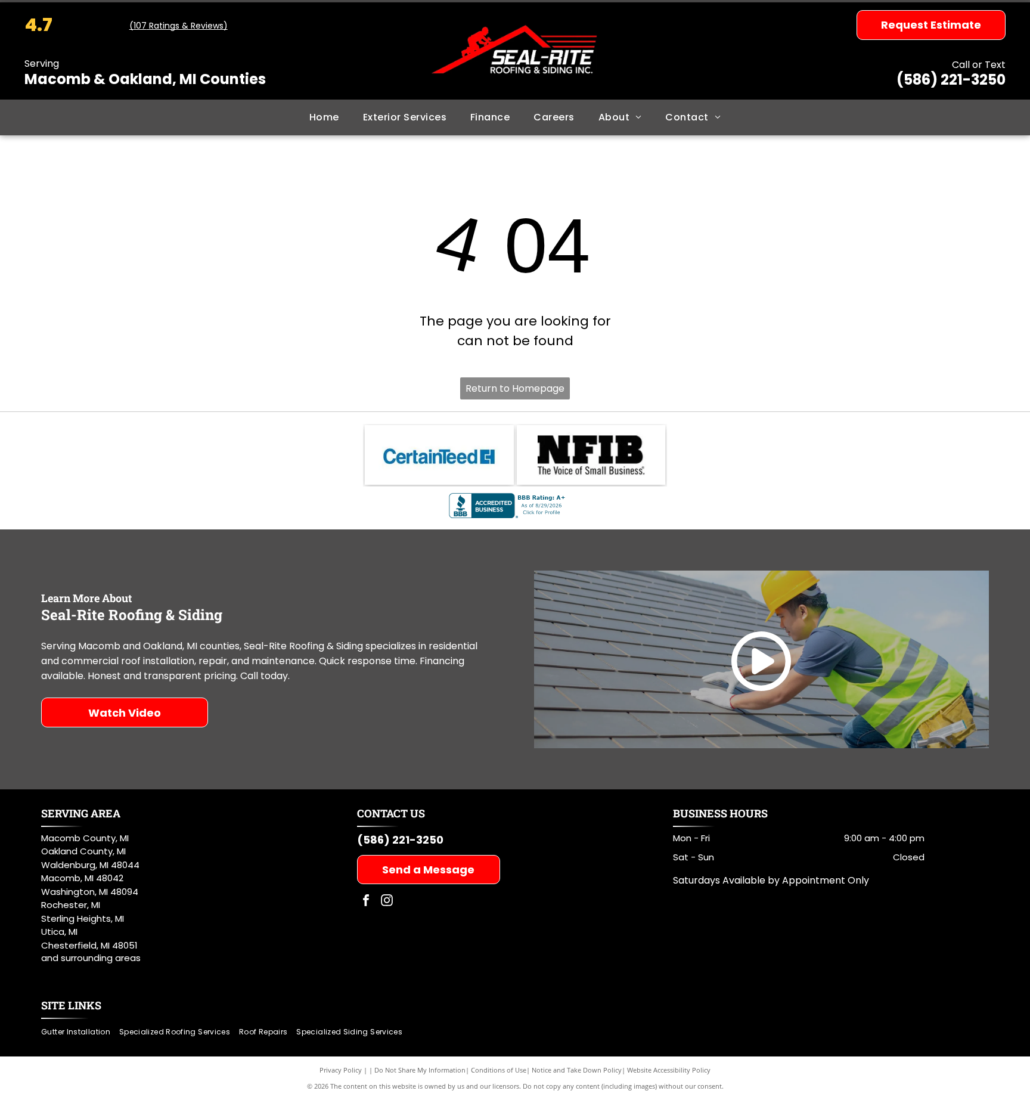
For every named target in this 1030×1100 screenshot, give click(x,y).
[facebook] (366, 901)
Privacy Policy (340, 1069)
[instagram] (387, 901)
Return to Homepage (515, 388)
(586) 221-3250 (951, 79)
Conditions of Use (498, 1069)
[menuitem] (324, 117)
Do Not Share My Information (420, 1069)
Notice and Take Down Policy (577, 1069)
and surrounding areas (91, 958)
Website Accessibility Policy (669, 1069)
